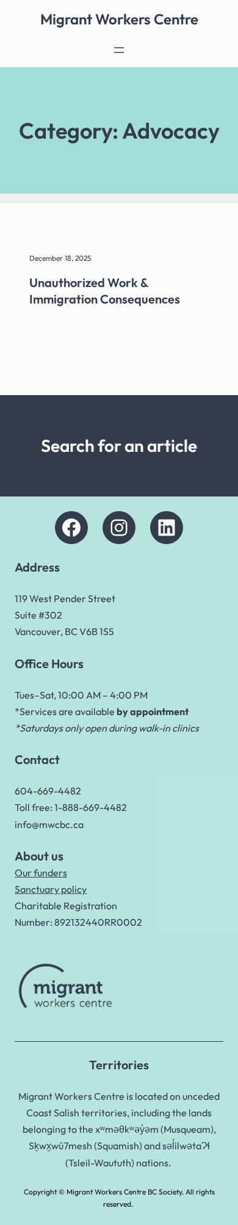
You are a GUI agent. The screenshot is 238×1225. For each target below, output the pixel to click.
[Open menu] (119, 50)
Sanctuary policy (51, 889)
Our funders (41, 873)
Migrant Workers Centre (119, 19)
